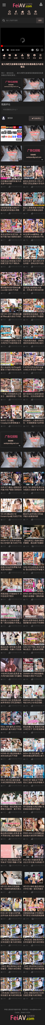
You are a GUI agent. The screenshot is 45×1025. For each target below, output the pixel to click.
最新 (9, 14)
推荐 (22, 14)
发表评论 (37, 118)
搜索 (40, 20)
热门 (16, 14)
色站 (35, 14)
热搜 (29, 14)
